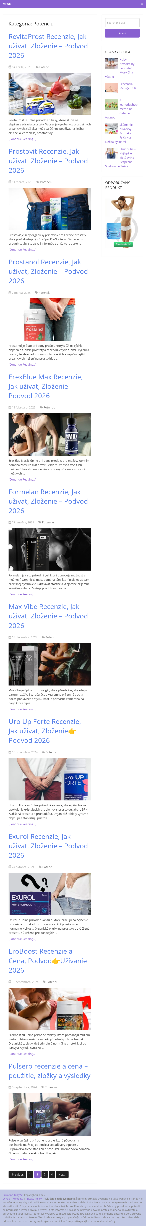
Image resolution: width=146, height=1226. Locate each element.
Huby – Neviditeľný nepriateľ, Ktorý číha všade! (119, 68)
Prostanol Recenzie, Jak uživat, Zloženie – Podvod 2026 (48, 271)
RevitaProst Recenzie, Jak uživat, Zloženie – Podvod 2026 (48, 46)
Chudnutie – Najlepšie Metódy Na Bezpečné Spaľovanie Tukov (120, 157)
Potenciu (45, 67)
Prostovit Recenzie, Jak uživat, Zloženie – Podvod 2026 (48, 160)
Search (122, 33)
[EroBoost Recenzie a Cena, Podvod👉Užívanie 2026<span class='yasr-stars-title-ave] (50, 1009)
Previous (18, 1175)
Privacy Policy (34, 1198)
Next (61, 1175)
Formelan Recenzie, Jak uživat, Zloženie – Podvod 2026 (48, 501)
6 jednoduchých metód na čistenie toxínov (122, 108)
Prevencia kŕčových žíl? (127, 86)
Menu (7, 4)
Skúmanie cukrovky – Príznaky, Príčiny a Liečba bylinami (119, 133)
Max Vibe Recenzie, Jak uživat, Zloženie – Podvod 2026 (48, 616)
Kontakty (18, 1198)
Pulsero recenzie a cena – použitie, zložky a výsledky (49, 1070)
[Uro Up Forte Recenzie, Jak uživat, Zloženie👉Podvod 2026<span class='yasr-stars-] (50, 779)
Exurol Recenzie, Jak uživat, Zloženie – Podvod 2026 (48, 846)
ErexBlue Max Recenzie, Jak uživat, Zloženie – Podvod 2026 (46, 386)
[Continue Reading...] (22, 139)
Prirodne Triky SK (13, 1195)
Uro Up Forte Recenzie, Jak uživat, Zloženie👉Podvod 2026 (45, 731)
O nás (6, 1198)
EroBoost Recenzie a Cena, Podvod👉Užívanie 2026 (48, 960)
